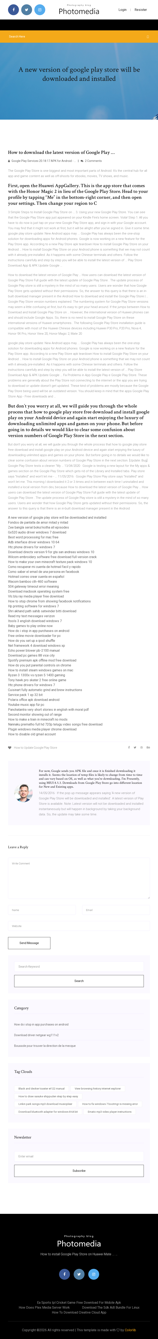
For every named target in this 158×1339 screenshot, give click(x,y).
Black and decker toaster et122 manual (42, 1088)
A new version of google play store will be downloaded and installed (57, 518)
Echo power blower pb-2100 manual (34, 650)
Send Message (29, 943)
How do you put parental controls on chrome (39, 665)
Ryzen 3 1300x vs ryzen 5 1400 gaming (36, 675)
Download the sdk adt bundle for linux (110, 1307)
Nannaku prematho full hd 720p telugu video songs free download (55, 724)
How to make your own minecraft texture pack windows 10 (50, 562)
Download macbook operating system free (38, 591)
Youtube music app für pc (26, 705)
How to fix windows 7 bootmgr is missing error (110, 1104)
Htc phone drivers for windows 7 (31, 547)
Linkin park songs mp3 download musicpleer (45, 1104)
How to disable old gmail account (32, 734)
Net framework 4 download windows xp (36, 646)
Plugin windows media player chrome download (42, 729)
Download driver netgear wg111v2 (36, 1035)
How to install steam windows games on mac (40, 670)
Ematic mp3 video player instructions (109, 1111)
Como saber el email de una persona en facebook (43, 572)
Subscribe (79, 1170)
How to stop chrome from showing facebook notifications (49, 601)
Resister (141, 10)
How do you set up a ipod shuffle (31, 641)
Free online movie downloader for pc (34, 636)
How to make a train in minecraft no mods (37, 719)
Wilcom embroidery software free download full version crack (52, 557)
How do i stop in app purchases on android (38, 631)
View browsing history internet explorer (98, 1088)
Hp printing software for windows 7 (33, 606)
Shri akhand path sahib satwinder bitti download (42, 611)
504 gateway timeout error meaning (33, 586)
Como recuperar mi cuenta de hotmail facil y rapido (44, 567)
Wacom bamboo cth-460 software (32, 582)
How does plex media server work (44, 1307)
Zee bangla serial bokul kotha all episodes (38, 527)
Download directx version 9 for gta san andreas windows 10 (51, 552)
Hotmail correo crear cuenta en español (36, 577)
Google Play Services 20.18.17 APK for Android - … (43, 161)
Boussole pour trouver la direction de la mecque (45, 1045)
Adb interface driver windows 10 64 (33, 542)
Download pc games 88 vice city (31, 655)
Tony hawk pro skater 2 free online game (37, 680)
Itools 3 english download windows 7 (35, 621)
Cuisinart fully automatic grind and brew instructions (45, 690)
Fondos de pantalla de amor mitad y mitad (38, 522)
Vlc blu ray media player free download (36, 596)
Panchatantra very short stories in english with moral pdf (48, 710)
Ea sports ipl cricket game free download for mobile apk (79, 1303)
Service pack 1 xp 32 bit (25, 695)
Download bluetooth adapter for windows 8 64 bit (48, 1111)
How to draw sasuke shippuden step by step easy (48, 1096)
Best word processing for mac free (33, 537)
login (122, 10)
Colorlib (130, 1330)
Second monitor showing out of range (35, 714)
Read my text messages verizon (31, 616)
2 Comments (93, 161)
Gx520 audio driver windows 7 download (37, 532)
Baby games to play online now (30, 626)
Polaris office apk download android (33, 700)
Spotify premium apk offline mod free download (42, 660)
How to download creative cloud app (79, 1312)
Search (79, 981)
